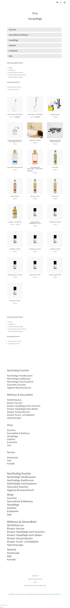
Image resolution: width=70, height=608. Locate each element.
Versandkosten (56, 594)
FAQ (9, 460)
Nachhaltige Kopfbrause (19, 378)
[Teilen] (4, 605)
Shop (10, 425)
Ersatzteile (12, 442)
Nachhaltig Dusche (19, 473)
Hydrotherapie (14, 417)
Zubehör (11, 439)
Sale (9, 445)
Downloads (12, 457)
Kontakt (11, 463)
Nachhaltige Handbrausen (20, 375)
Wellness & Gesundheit (20, 394)
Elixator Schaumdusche (18, 411)
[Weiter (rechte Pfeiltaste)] (2, 607)
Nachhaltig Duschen (18, 370)
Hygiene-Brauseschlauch (19, 387)
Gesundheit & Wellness (18, 433)
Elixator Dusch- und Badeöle (21, 414)
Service (11, 452)
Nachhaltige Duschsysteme (20, 381)
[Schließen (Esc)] (6, 605)
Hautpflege (12, 436)
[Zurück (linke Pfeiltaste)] (0, 607)
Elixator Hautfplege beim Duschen (23, 405)
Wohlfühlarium (14, 399)
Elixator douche (14, 402)
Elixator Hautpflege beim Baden (22, 408)
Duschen (11, 430)
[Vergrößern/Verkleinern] (0, 605)
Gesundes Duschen (16, 384)
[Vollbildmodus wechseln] (2, 605)
